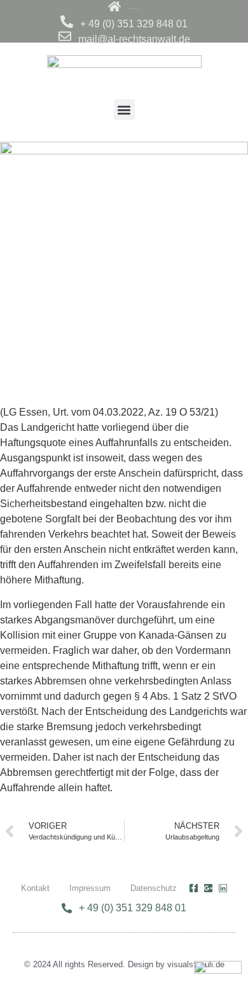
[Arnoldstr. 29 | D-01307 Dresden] (114, 6)
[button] (124, 109)
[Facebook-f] (193, 888)
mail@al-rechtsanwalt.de (134, 39)
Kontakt (35, 888)
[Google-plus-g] (208, 888)
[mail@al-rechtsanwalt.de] (65, 36)
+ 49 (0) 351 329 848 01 (134, 23)
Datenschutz (153, 888)
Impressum (90, 888)
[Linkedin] (223, 888)
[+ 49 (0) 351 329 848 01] (66, 21)
